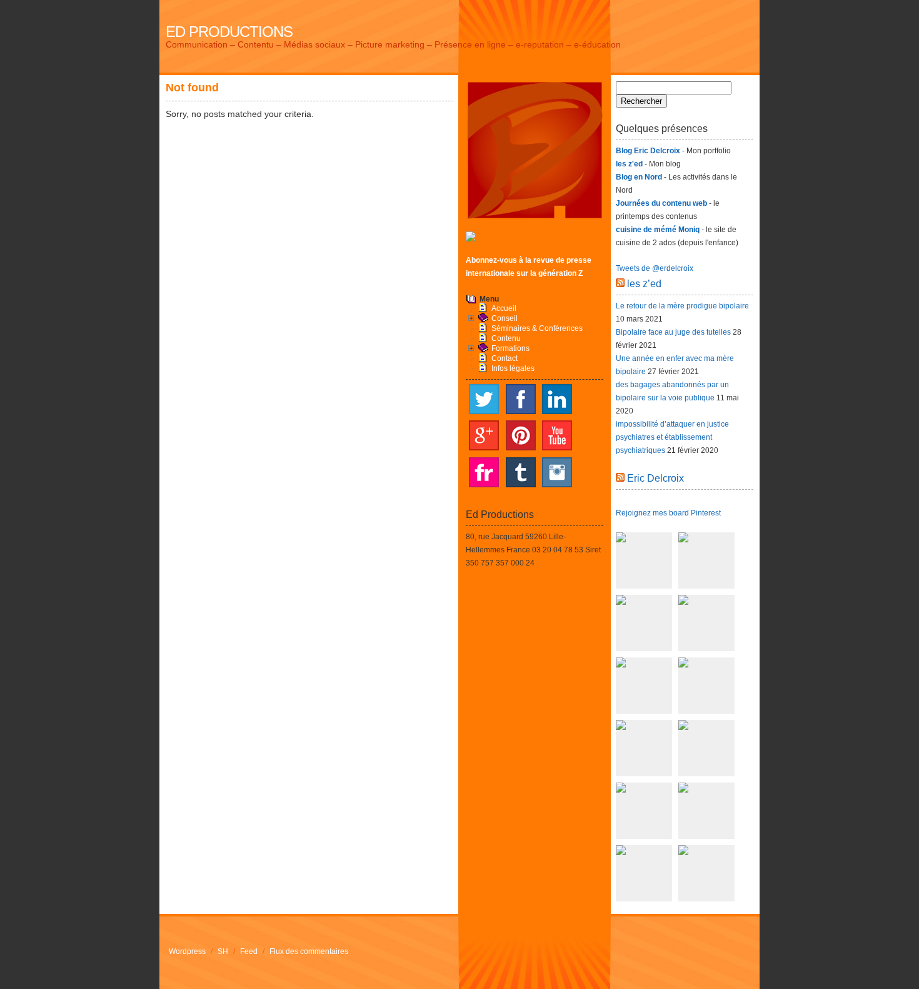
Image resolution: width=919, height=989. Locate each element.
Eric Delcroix (655, 478)
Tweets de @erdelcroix (654, 268)
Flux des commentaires (308, 951)
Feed (249, 951)
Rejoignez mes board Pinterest (668, 513)
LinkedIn (557, 399)
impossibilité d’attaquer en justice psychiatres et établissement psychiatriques (672, 437)
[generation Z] (471, 239)
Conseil (504, 318)
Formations (510, 348)
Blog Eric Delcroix (648, 150)
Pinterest (521, 435)
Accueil (503, 308)
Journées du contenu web (661, 203)
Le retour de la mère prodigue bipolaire (682, 306)
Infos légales (513, 368)
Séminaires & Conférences (537, 328)
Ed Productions (229, 31)
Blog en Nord (639, 177)
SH (223, 951)
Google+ (484, 435)
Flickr (484, 472)
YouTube (557, 435)
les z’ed (644, 283)
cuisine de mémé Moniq (658, 229)
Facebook (521, 399)
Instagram (557, 472)
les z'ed (629, 164)
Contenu (506, 338)
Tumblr (521, 472)
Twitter (484, 399)
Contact (504, 358)
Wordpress (187, 951)
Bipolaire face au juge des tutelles (673, 332)
